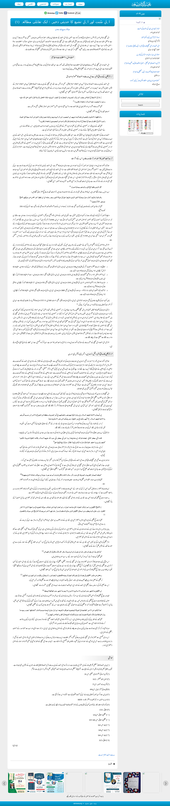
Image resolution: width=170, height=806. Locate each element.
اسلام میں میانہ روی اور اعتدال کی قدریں (148, 55)
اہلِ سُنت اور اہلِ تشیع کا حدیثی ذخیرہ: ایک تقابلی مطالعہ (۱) (143, 46)
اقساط (110, 764)
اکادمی (30, 4)
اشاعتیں (42, 4)
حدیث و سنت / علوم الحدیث (106, 755)
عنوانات (56, 4)
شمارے (68, 4)
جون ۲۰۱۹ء (140, 14)
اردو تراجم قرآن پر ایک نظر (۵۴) (151, 37)
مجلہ (80, 4)
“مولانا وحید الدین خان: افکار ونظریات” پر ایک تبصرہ (145, 81)
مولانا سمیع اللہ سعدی (62, 29)
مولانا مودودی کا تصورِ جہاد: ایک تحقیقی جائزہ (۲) (146, 72)
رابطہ (19, 4)
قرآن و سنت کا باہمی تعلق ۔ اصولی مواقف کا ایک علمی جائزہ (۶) (142, 63)
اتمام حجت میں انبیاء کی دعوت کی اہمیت (148, 29)
